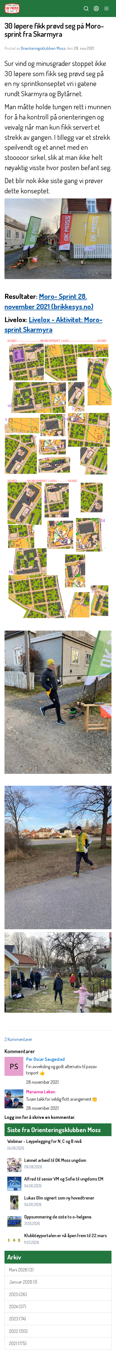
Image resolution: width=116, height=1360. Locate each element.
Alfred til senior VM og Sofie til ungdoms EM (63, 1179)
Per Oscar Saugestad (45, 1059)
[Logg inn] (96, 8)
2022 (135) (18, 1331)
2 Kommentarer (18, 1039)
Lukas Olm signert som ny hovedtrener (59, 1198)
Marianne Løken (40, 1092)
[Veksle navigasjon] (106, 8)
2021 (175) (17, 1343)
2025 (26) (18, 1294)
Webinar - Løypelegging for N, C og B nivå (44, 1141)
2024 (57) (17, 1306)
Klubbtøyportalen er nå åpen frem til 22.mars (65, 1235)
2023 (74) (17, 1319)
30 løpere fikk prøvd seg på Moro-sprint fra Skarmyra (54, 29)
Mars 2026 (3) (21, 1270)
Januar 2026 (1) (23, 1282)
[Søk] (86, 8)
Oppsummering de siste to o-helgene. (58, 1217)
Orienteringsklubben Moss (43, 48)
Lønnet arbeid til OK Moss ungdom (55, 1160)
